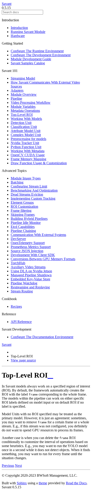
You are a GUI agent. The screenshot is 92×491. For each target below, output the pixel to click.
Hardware (18, 36)
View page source (23, 360)
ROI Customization (24, 206)
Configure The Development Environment (41, 55)
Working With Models (26, 119)
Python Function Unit (26, 147)
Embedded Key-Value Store (30, 279)
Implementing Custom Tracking (33, 198)
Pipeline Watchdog (24, 283)
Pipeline (16, 98)
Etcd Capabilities (23, 227)
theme (43, 483)
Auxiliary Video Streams (28, 267)
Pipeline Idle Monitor (26, 223)
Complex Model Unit (26, 135)
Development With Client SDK (33, 255)
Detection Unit (21, 123)
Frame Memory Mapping (28, 159)
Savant (6, 4)
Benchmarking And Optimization (34, 190)
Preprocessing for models (28, 139)
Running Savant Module (28, 32)
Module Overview (24, 94)
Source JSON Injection (27, 251)
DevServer (18, 239)
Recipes (16, 306)
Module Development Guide (31, 59)
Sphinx (22, 483)
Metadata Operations (25, 110)
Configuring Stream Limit (29, 186)
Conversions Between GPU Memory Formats (43, 259)
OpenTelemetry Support (28, 243)
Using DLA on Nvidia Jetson (31, 271)
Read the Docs (76, 483)
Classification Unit (24, 127)
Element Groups (22, 202)
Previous (8, 465)
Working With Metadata (27, 151)
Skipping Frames (23, 214)
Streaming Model (23, 78)
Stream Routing (22, 291)
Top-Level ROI (22, 115)
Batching (17, 182)
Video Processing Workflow (30, 102)
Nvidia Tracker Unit (25, 143)
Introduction (19, 28)
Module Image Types (26, 178)
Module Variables (23, 106)
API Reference (21, 322)
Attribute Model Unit (25, 131)
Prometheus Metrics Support (31, 247)
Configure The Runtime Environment (37, 51)
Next (18, 465)
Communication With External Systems (38, 235)
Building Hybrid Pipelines (29, 219)
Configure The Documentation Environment (42, 337)
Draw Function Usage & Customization (39, 163)
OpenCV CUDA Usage (28, 155)
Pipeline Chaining (23, 231)
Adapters (17, 90)
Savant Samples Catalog (28, 63)
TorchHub (18, 263)
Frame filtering (21, 210)
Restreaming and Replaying (30, 287)
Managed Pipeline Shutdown (31, 275)
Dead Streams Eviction (27, 194)
